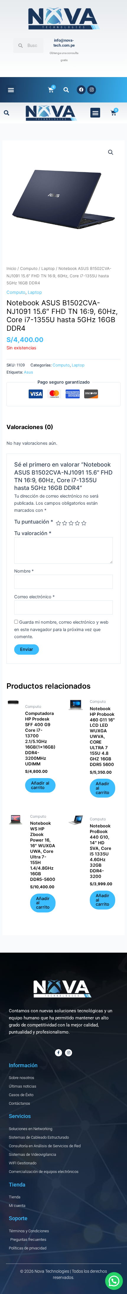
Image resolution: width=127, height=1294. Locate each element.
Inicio (11, 268)
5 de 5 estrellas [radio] (84, 523)
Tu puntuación (33, 522)
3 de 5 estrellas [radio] (71, 523)
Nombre (24, 571)
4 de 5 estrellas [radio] (77, 523)
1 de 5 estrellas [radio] (58, 523)
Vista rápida (13, 792)
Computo (29, 268)
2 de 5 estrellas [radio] (64, 523)
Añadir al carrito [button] (40, 785)
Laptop (48, 268)
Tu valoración (32, 533)
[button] (11, 89)
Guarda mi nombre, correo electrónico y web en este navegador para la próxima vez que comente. (61, 629)
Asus (28, 372)
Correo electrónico (34, 596)
